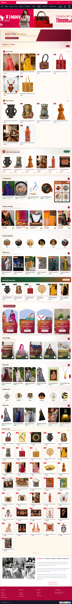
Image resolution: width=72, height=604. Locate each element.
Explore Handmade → (66, 279)
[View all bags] (69, 339)
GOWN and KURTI (69, 6)
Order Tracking (39, 595)
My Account (39, 592)
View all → (68, 430)
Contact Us (3, 594)
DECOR (33, 6)
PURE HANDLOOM (60, 6)
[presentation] (2, 18)
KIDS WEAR (65, 6)
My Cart (38, 594)
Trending (6, 6)
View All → (67, 51)
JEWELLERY (21, 6)
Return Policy (21, 594)
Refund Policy (21, 592)
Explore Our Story (53, 582)
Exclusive (11, 6)
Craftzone (10, 602)
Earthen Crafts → (66, 151)
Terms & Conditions (4, 597)
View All (68, 46)
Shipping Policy (21, 596)
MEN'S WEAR (44, 6)
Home (2, 6)
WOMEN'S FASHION (52, 6)
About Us (2, 592)
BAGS (16, 6)
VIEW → (11, 172)
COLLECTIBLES (27, 6)
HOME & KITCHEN (39, 6)
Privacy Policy (3, 595)
